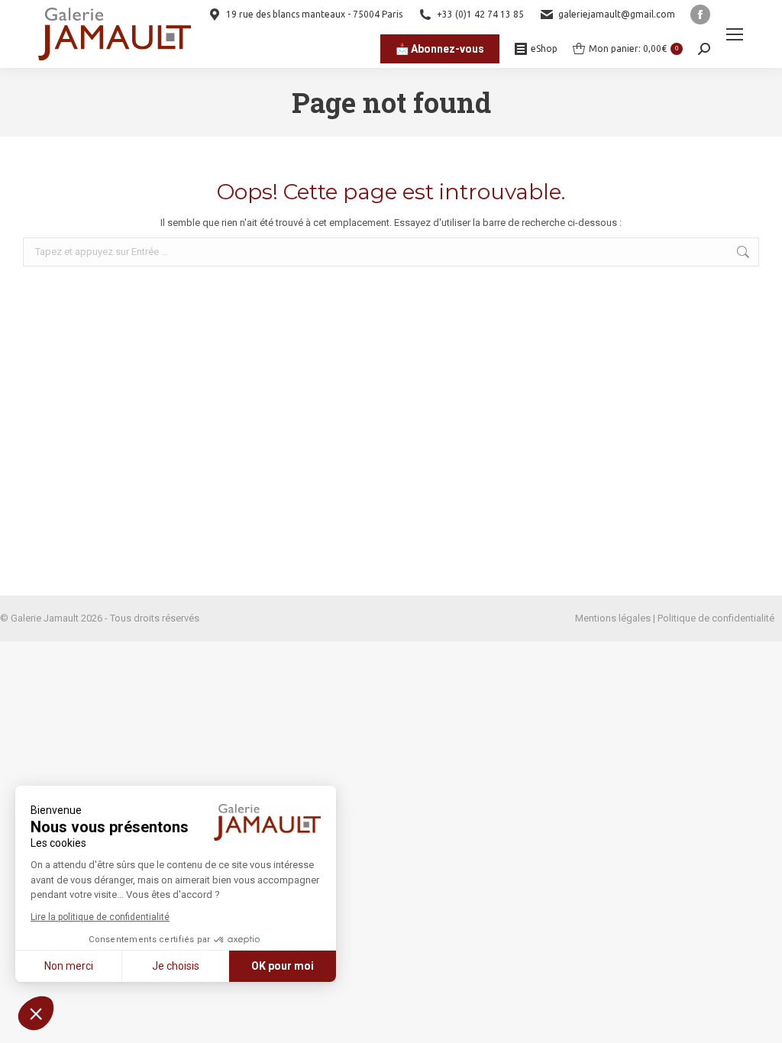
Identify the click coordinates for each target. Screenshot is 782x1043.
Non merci (68, 966)
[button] (36, 1013)
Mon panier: (633, 48)
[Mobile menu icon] (734, 34)
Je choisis (175, 966)
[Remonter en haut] (759, 1020)
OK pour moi (282, 966)
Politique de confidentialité (716, 618)
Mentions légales (613, 618)
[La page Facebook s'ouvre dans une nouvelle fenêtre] (700, 14)
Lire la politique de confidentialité (100, 917)
